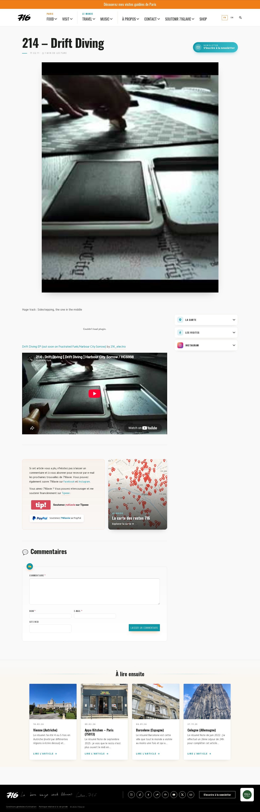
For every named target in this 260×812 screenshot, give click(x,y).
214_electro (118, 346)
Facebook (69, 482)
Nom (32, 611)
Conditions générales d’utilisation (21, 806)
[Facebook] (148, 794)
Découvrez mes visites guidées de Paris (130, 4)
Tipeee (66, 493)
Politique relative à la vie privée (53, 806)
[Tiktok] (140, 794)
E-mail (78, 611)
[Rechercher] (240, 17)
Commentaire (37, 575)
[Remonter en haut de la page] (251, 789)
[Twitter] (182, 794)
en (232, 17)
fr (224, 17)
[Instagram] (131, 794)
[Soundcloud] (157, 794)
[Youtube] (174, 794)
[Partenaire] (247, 794)
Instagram (84, 482)
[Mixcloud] (165, 794)
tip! (41, 505)
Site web (34, 621)
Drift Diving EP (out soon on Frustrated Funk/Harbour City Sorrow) (64, 346)
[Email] (190, 794)
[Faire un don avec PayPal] (39, 518)
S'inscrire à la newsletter (217, 794)
